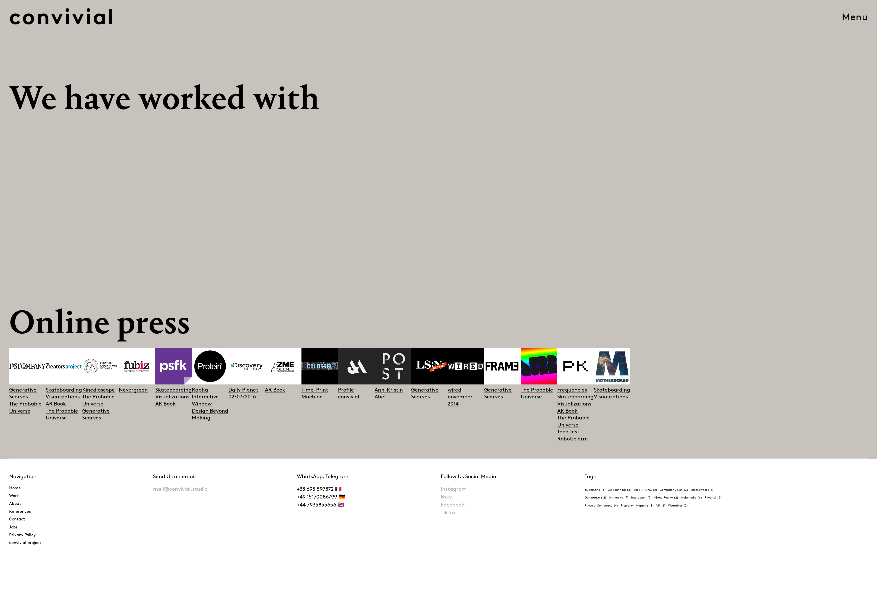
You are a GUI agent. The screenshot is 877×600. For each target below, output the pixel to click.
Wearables (678, 505)
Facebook (453, 505)
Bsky (446, 497)
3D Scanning (619, 489)
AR (638, 489)
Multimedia (691, 497)
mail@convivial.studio (180, 489)
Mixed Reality (666, 497)
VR (661, 505)
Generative (595, 497)
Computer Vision (674, 489)
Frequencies (572, 390)
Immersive (619, 497)
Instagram (454, 489)
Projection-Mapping (637, 505)
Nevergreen (133, 390)
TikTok (448, 512)
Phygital (713, 497)
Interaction (641, 497)
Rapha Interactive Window (205, 397)
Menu (855, 16)
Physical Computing (601, 505)
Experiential (702, 489)
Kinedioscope (98, 390)
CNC (651, 489)
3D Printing (595, 489)
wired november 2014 (460, 397)
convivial (62, 16)
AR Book (56, 404)
